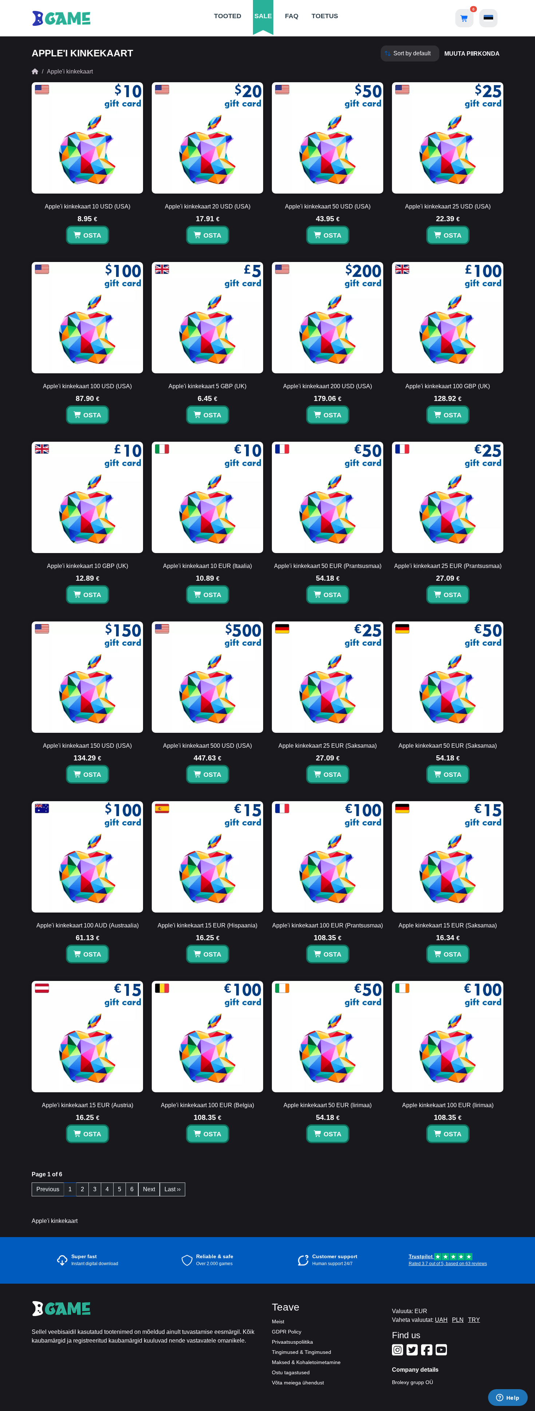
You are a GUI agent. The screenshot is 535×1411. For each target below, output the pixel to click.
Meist (278, 1321)
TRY (474, 1320)
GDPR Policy (286, 1332)
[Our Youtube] (442, 1353)
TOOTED (227, 16)
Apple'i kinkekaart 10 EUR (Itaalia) (207, 566)
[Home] (35, 71)
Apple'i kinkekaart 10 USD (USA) (87, 206)
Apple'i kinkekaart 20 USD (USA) (207, 206)
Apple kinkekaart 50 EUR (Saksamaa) (448, 746)
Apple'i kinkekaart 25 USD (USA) (448, 206)
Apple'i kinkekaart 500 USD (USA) (207, 746)
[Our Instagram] (398, 1353)
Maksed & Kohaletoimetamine (306, 1362)
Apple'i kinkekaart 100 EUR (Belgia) (207, 1105)
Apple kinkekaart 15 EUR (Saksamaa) (448, 925)
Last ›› (173, 1189)
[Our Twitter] (413, 1353)
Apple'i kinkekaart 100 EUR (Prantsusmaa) (327, 925)
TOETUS (325, 16)
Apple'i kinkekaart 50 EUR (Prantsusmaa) (327, 566)
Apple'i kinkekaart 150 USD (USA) (87, 746)
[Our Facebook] (427, 1353)
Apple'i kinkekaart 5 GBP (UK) (207, 386)
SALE (263, 16)
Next (149, 1189)
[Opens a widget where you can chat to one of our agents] (508, 1398)
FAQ (291, 16)
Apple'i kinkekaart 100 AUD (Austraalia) (87, 925)
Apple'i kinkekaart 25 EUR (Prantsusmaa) (448, 566)
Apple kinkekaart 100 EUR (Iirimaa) (448, 1105)
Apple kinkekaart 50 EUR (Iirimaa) (328, 1105)
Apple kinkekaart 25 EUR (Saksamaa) (327, 746)
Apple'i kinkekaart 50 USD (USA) (327, 206)
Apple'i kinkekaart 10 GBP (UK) (87, 566)
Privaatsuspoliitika (292, 1342)
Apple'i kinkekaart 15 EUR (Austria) (87, 1105)
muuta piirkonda (472, 54)
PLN (458, 1320)
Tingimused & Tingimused (301, 1352)
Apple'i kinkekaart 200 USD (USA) (327, 386)
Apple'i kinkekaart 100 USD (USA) (87, 386)
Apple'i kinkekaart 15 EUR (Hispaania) (207, 925)
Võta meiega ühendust (298, 1383)
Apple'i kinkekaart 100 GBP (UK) (447, 386)
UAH (441, 1320)
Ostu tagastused (291, 1372)
